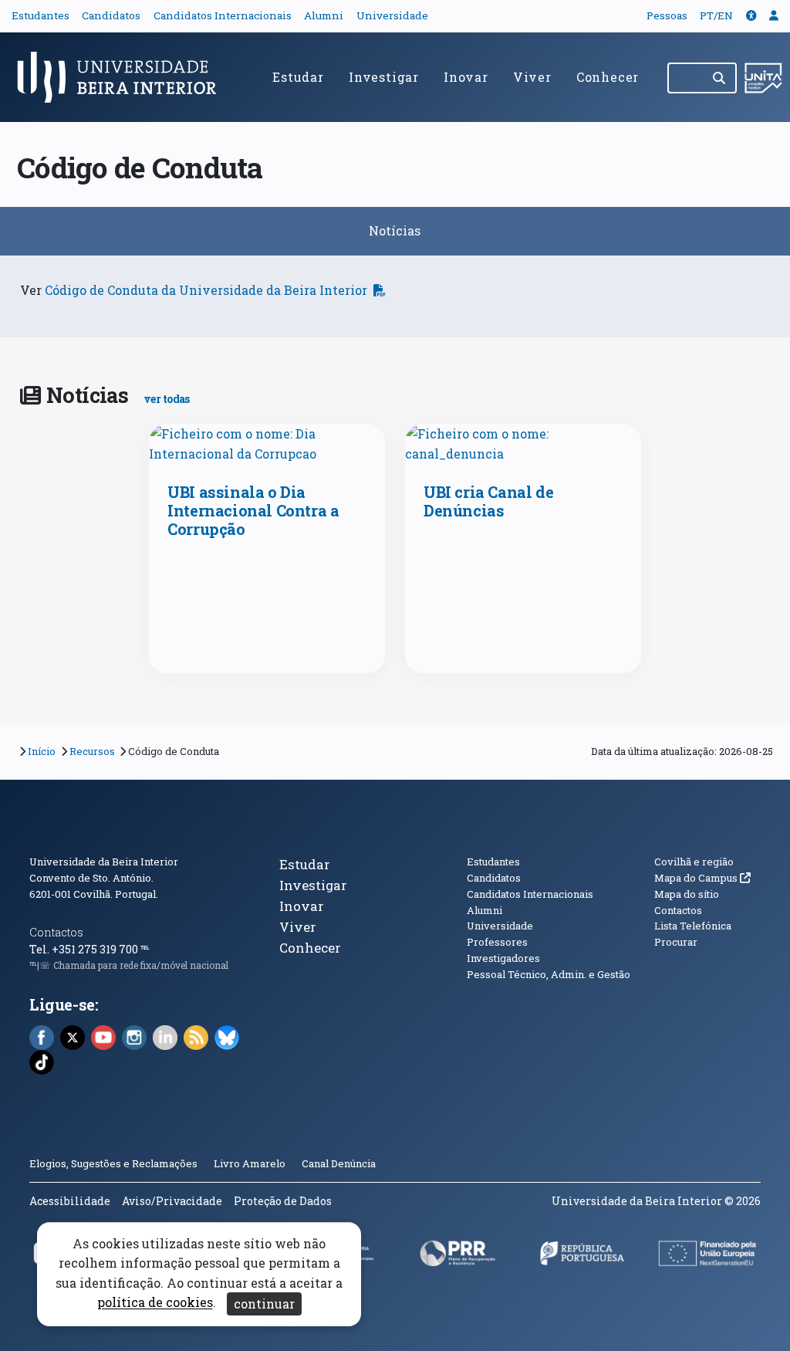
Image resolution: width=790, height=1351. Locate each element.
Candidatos (111, 15)
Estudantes (40, 15)
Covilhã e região (694, 861)
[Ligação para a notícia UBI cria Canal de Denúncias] (523, 443)
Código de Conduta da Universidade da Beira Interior (206, 290)
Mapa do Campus (702, 878)
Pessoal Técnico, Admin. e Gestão (548, 974)
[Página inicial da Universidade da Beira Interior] (123, 77)
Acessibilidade (69, 1201)
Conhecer (607, 77)
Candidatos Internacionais (223, 15)
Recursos (92, 751)
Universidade (392, 15)
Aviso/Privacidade (172, 1201)
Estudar (298, 77)
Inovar (466, 77)
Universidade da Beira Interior (103, 861)
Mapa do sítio (686, 894)
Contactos (56, 932)
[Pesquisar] (720, 78)
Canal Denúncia (339, 1163)
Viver (532, 77)
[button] (751, 15)
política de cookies (155, 1303)
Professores (497, 942)
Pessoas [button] (667, 15)
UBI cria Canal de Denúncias (488, 501)
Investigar (384, 77)
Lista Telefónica (692, 926)
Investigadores (503, 958)
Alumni (323, 15)
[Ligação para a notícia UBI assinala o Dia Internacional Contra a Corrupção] (267, 443)
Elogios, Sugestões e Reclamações (113, 1163)
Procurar (675, 942)
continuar (264, 1303)
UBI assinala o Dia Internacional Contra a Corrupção (253, 510)
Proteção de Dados (283, 1201)
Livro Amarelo (251, 1163)
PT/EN (716, 15)
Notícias (394, 230)
